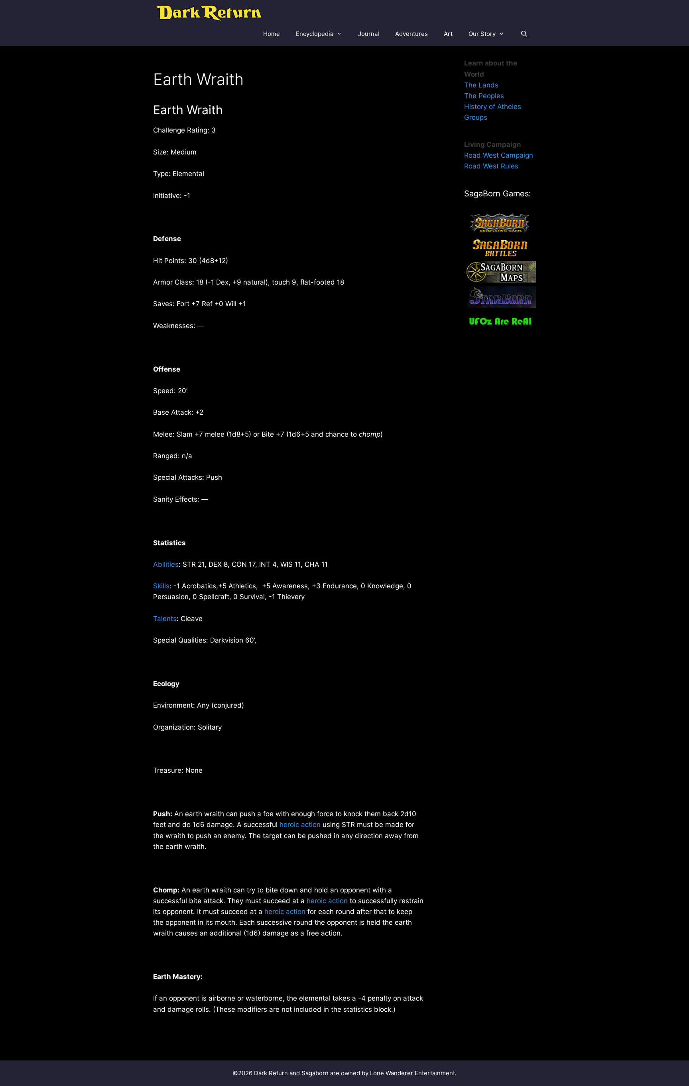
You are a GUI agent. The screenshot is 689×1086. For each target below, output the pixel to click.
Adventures (411, 34)
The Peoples (484, 96)
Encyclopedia (314, 34)
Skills (161, 586)
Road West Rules (491, 166)
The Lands (481, 85)
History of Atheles (492, 107)
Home (271, 34)
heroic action (300, 825)
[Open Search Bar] (524, 34)
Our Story (482, 34)
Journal (368, 34)
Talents (165, 619)
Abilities (166, 564)
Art (448, 34)
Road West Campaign (498, 155)
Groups (475, 117)
